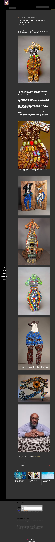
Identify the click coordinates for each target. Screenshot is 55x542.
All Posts (15, 11)
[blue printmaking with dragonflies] (20, 475)
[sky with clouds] (48, 475)
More (51, 11)
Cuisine (43, 11)
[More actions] (49, 17)
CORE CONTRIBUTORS (4, 273)
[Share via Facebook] (18, 462)
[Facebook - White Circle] (33, 539)
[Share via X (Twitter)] (20, 462)
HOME (4, 265)
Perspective (39, 11)
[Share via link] (24, 462)
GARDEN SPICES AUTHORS (4, 282)
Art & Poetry (18, 11)
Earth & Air (47, 11)
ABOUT (4, 267)
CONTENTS (4, 270)
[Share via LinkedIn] (22, 462)
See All (53, 470)
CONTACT (4, 279)
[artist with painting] (34, 475)
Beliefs (35, 11)
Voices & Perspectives (30, 11)
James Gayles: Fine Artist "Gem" (33, 481)
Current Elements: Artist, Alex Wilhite (47, 481)
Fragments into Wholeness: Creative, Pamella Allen (20, 481)
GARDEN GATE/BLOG (4, 276)
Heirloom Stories (24, 11)
